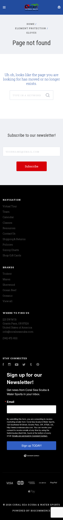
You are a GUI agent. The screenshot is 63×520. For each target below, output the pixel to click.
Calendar (8, 217)
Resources (9, 228)
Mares (6, 279)
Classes (7, 222)
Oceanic (8, 295)
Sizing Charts (11, 250)
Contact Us (9, 233)
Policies (8, 244)
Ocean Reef (9, 290)
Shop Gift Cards (12, 255)
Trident (7, 273)
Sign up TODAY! (32, 446)
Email (10, 401)
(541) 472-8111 (10, 338)
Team (6, 211)
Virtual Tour (10, 206)
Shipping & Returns (14, 239)
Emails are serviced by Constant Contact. (30, 435)
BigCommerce (41, 510)
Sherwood (9, 284)
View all (7, 301)
